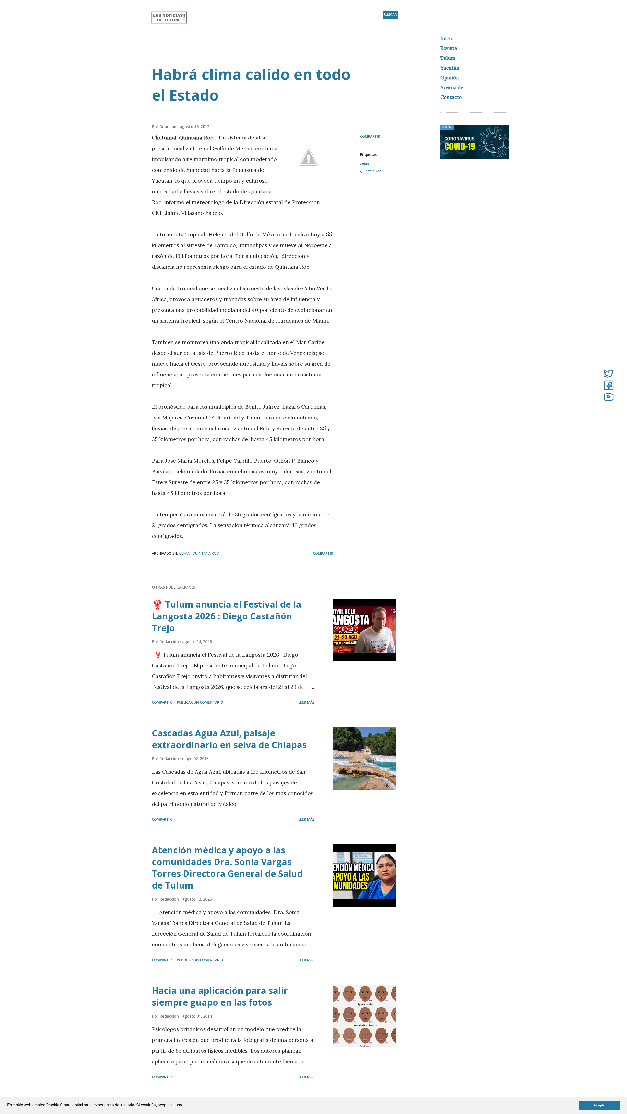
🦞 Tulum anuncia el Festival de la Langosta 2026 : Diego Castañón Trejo (226, 616)
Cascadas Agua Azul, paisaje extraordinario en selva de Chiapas (229, 739)
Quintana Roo (370, 171)
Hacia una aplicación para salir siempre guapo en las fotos (220, 996)
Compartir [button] (370, 136)
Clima (364, 164)
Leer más (306, 702)
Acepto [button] (599, 1105)
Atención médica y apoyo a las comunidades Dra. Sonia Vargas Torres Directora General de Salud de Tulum (227, 867)
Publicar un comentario (200, 702)
